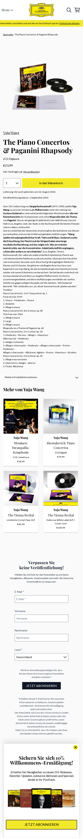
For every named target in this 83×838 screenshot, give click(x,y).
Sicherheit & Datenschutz (43, 716)
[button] (41, 377)
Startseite (8, 34)
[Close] (75, 747)
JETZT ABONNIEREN (41, 685)
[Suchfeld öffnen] (68, 10)
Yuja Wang (11, 132)
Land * (18, 649)
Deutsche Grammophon (39, 673)
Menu (5, 10)
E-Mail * (19, 591)
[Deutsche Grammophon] (41, 10)
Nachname (21, 630)
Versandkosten (31, 171)
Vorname (20, 611)
